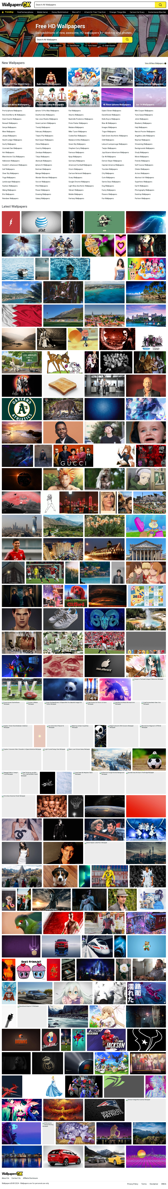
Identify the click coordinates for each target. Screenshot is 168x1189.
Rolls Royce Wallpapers (111, 119)
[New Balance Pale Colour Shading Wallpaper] (63, 619)
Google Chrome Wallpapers (79, 182)
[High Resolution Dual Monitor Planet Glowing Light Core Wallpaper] (146, 222)
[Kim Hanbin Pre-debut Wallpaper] (105, 432)
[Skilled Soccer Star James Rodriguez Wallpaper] (22, 549)
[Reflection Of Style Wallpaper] (61, 946)
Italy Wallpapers (141, 127)
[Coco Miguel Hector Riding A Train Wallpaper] (146, 923)
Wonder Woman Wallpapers (46, 178)
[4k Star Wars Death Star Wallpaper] (105, 222)
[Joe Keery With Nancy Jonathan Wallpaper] (22, 596)
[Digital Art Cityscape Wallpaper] (95, 970)
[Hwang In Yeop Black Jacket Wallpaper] (117, 573)
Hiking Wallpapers (9, 190)
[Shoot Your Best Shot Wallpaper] (75, 806)
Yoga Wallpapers (8, 178)
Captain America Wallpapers (113, 165)
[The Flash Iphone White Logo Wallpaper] (11, 222)
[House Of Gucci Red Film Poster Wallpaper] (73, 456)
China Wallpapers (42, 144)
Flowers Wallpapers (109, 194)
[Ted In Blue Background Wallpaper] (146, 946)
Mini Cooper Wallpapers (144, 111)
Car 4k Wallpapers (109, 157)
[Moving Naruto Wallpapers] (150, 77)
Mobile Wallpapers (76, 194)
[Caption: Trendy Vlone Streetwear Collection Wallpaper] (17, 736)
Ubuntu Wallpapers (76, 115)
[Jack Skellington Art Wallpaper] (100, 736)
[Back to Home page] (17, 5)
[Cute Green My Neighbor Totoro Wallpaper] (85, 783)
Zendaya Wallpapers (44, 152)
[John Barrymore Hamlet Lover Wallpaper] (51, 339)
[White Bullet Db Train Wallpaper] (97, 946)
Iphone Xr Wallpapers (44, 165)
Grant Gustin (110, 46)
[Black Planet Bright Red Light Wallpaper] (22, 479)
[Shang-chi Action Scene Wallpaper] (105, 923)
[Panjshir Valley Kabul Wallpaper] (63, 526)
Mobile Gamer (42, 12)
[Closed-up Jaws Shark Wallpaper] (120, 946)
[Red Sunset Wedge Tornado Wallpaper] (108, 596)
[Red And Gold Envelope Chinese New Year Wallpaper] (53, 970)
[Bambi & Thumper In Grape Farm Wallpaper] (63, 362)
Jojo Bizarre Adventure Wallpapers (115, 152)
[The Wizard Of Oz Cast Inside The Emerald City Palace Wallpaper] (150, 362)
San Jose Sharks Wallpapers (47, 119)
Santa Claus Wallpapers (111, 182)
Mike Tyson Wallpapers (78, 132)
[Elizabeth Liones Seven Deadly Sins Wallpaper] (73, 993)
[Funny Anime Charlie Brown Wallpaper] (13, 713)
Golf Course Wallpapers (144, 165)
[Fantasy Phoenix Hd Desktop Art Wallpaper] (63, 1110)
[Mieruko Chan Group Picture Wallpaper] (146, 573)
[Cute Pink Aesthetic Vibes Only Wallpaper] (153, 713)
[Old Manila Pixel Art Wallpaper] (13, 573)
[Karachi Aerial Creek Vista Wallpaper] (63, 549)
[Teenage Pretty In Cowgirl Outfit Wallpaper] (10, 783)
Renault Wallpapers (10, 123)
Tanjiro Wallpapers (109, 148)
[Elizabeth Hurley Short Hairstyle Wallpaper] (109, 269)
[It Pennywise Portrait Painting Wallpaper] (48, 1133)
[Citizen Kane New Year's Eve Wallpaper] (116, 362)
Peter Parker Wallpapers (78, 123)
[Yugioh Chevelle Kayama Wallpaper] (110, 993)
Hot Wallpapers (8, 152)
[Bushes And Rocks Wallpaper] (149, 1133)
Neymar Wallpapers (142, 140)
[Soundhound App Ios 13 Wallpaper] (32, 1016)
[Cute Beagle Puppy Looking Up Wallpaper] (60, 876)
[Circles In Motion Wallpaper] (34, 713)
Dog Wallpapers (108, 186)
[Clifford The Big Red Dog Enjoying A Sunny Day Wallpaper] (76, 596)
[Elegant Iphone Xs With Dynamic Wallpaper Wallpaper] (123, 736)
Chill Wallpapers (108, 140)
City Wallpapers (108, 173)
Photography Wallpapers (144, 190)
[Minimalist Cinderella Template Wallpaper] (44, 1087)
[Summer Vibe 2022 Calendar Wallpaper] (147, 596)
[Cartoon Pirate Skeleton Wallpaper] (9, 993)
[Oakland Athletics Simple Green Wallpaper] (22, 409)
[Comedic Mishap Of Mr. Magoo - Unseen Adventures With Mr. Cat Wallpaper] (83, 339)
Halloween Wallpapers (11, 161)
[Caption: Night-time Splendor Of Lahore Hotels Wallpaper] (105, 549)
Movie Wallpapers (142, 157)
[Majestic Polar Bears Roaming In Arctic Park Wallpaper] (111, 759)
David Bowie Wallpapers (111, 115)
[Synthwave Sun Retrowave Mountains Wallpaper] (146, 1157)
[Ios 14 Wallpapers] (150, 97)
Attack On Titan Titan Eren (95, 12)
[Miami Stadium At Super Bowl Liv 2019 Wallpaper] (22, 689)
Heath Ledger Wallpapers (12, 140)
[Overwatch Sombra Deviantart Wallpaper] (21, 1133)
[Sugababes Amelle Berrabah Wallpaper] (22, 853)
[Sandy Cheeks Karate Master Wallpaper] (146, 526)
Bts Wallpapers (8, 194)
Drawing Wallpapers (43, 194)
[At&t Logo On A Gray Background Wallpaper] (41, 222)
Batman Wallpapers (43, 169)
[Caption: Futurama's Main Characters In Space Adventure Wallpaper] (21, 759)
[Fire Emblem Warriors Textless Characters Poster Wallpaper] (61, 245)
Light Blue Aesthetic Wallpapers (81, 186)
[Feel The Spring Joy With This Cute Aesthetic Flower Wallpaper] (29, 783)
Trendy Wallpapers (43, 127)
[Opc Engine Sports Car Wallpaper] (68, 970)
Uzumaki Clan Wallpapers (12, 148)
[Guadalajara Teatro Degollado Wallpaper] (146, 549)
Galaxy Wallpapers (43, 198)
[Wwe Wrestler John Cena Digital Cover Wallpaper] (63, 923)
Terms (144, 1184)
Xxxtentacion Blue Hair (157, 12)
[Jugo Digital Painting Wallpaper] (63, 479)
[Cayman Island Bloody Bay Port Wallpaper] (105, 292)
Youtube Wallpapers (110, 169)
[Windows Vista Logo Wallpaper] (79, 1063)
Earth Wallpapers (141, 186)
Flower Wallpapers (43, 190)
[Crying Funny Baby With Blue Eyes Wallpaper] (146, 432)
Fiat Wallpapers (75, 111)
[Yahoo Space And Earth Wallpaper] (105, 806)
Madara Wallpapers (76, 127)
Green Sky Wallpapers (77, 144)
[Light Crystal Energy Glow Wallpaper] (54, 759)
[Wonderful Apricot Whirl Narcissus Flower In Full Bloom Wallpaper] (105, 526)
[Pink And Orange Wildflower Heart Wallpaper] (121, 245)
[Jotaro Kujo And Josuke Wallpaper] (22, 1110)
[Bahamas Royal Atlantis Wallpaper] (146, 316)
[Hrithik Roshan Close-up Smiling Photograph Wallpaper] (63, 853)
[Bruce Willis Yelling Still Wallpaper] (146, 386)
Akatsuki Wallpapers (44, 161)
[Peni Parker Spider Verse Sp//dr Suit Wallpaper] (78, 1040)
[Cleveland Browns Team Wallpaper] (21, 1040)
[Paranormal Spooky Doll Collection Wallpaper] (52, 806)
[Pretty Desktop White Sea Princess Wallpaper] (21, 245)
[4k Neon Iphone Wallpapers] (117, 97)
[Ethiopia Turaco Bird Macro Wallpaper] (22, 923)
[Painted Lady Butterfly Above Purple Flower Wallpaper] (98, 245)
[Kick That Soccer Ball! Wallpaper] (149, 759)
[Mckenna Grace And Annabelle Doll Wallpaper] (89, 900)
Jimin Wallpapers (141, 119)
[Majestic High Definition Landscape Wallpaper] (22, 666)
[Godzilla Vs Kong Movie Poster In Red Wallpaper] (8, 970)
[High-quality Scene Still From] (108, 502)
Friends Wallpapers (142, 161)
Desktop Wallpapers (143, 194)
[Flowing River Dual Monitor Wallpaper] (68, 1016)
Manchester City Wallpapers (13, 157)
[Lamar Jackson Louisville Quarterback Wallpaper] (106, 1040)
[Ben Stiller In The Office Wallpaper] (105, 386)
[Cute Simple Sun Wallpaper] (39, 736)
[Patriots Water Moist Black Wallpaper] (105, 1110)
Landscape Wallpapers (11, 182)
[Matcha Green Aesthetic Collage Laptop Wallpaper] (63, 643)
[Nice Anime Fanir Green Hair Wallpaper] (146, 666)
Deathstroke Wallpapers (45, 115)
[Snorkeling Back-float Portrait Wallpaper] (70, 269)
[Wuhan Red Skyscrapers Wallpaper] (78, 502)
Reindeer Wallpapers (10, 198)
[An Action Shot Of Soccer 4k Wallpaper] (58, 736)
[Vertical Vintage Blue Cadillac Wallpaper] (146, 1110)
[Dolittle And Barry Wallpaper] (125, 502)
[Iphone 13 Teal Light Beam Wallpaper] (84, 876)
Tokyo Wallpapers (42, 157)
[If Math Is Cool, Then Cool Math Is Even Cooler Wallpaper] (146, 643)
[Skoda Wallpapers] (117, 77)
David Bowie (74, 46)
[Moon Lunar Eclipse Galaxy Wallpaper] (78, 759)
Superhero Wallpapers (143, 182)
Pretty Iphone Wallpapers (12, 111)
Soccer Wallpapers (43, 182)
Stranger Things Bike (117, 12)
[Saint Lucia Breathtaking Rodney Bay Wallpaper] (22, 292)
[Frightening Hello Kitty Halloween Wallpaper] (151, 456)
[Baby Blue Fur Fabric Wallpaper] (64, 783)
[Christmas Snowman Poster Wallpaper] (18, 806)
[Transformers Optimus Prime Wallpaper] (84, 1087)
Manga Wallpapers (43, 173)
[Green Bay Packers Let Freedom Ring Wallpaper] (66, 1040)
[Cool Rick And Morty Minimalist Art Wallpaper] (126, 713)
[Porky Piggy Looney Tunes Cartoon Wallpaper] (51, 1040)
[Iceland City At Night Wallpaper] (22, 1157)
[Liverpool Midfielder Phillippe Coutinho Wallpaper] (45, 573)
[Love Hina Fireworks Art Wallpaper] (53, 596)
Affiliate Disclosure (30, 1178)
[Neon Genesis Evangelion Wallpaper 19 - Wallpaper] (114, 1133)
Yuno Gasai (92, 46)
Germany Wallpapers (77, 161)
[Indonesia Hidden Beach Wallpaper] (95, 573)
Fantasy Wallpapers (76, 198)
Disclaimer (154, 1184)
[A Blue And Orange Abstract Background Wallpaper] (112, 783)
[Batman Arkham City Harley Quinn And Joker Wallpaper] (146, 245)
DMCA (163, 1184)
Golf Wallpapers (8, 169)
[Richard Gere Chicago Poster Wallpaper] (22, 386)
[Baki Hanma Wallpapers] (51, 77)
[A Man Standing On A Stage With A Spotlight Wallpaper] (73, 222)
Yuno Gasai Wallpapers (144, 115)
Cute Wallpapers (108, 178)
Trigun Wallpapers (109, 132)
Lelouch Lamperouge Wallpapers (114, 144)
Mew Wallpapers (8, 132)
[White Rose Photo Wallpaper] (123, 970)
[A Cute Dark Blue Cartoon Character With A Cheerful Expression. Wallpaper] (63, 689)
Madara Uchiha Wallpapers (79, 140)
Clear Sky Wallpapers (10, 173)
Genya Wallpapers (9, 127)
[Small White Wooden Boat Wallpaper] (18, 269)
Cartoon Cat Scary (137, 12)
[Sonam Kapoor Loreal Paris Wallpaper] (105, 853)
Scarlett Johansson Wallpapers (14, 165)
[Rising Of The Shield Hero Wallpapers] (18, 77)
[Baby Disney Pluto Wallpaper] (147, 269)
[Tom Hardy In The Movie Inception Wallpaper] (149, 970)
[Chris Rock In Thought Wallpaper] (63, 432)
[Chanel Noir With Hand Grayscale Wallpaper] (9, 1016)
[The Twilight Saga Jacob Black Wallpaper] (22, 619)
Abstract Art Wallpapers (144, 178)
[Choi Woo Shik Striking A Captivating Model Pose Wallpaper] (43, 456)
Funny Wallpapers (109, 190)
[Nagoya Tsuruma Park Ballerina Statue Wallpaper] (149, 502)
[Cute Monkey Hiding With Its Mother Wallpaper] (105, 479)
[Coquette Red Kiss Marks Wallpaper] (63, 666)
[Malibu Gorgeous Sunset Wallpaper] (22, 432)
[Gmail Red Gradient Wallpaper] (146, 806)
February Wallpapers (44, 132)
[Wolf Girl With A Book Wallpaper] (114, 456)
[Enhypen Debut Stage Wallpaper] (146, 830)
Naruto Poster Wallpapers (145, 132)
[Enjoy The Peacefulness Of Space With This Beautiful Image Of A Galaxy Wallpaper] (64, 713)
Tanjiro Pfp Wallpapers (44, 136)
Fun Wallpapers (108, 198)
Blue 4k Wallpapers (109, 123)
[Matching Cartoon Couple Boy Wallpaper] (81, 736)
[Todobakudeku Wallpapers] (51, 97)
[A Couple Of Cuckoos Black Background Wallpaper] (92, 362)
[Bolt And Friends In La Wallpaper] (22, 362)
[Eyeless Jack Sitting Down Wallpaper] (17, 456)
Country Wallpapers (43, 148)
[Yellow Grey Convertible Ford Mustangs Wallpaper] (105, 1157)
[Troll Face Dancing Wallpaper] (50, 502)
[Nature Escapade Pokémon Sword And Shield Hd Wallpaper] (112, 1063)
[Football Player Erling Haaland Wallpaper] (110, 876)
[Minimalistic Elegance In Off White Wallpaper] (153, 736)
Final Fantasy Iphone (25, 12)
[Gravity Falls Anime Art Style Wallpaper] (148, 1063)
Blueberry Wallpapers (143, 123)
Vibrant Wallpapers (76, 190)
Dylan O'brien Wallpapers (111, 111)
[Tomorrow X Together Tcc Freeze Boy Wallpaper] (24, 900)
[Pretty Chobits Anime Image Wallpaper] (107, 1016)
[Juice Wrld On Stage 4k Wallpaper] (115, 689)
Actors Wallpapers (142, 173)
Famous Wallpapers (76, 152)
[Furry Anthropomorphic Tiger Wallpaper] (75, 1133)
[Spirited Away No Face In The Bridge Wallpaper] (146, 783)
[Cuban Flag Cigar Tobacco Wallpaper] (91, 689)
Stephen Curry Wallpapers (79, 148)
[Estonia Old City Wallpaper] (105, 316)
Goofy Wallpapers (9, 144)
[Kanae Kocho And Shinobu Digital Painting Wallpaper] (146, 409)
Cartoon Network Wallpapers (80, 173)
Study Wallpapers (142, 152)
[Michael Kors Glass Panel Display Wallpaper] (22, 643)
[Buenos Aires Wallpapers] (18, 97)
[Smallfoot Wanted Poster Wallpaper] (152, 900)
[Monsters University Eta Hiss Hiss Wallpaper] (151, 339)
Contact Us (16, 1178)
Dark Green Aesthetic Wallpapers (115, 136)
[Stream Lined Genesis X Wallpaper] (35, 993)
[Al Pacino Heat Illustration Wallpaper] (63, 830)
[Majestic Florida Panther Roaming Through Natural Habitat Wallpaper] (63, 409)
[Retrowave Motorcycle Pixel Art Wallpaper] (146, 993)
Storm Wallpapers (76, 169)
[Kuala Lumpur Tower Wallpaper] (71, 573)
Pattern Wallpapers (142, 198)
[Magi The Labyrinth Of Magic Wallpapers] (84, 77)
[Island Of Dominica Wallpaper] (146, 292)
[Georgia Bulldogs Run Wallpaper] (105, 643)
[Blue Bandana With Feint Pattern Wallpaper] (105, 409)
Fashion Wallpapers (10, 186)
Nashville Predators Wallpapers (81, 119)
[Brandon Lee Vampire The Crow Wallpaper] (117, 339)
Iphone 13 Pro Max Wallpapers (47, 111)
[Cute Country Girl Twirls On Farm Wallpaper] (99, 713)
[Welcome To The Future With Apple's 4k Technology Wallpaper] (105, 666)
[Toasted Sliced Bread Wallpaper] (63, 386)
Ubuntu (58, 46)
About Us (5, 1178)
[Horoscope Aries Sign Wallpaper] (105, 619)
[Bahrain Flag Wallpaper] (22, 316)
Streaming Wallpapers (143, 144)
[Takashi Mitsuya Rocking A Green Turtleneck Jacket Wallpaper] (146, 479)
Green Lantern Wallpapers (46, 123)
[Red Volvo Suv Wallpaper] (63, 1157)
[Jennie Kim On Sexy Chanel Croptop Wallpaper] (22, 830)
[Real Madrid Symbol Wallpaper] (47, 1063)
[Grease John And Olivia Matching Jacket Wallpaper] (105, 830)
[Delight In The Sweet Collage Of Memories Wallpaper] (149, 689)
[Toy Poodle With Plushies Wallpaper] (9, 900)
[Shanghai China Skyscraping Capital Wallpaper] (146, 853)
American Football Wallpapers (80, 165)
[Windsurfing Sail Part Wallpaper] (42, 269)
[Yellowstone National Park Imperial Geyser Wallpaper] (146, 619)
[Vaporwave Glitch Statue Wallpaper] (155, 1087)
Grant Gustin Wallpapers (11, 119)
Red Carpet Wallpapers (44, 140)
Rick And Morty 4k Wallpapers (13, 115)
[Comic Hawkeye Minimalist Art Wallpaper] (21, 946)
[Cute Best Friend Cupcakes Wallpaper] (31, 970)
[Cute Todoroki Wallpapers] (84, 97)
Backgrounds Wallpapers (144, 148)
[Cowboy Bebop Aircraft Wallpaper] (12, 1087)
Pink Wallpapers (42, 186)
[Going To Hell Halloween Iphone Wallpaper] (47, 783)
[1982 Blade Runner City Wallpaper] (146, 1016)
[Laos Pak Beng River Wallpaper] (19, 339)
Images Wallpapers (109, 127)
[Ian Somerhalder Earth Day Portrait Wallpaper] (122, 900)
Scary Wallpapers (75, 178)
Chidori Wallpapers (142, 169)
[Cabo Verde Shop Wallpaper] (63, 292)
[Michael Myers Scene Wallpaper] (16, 1063)
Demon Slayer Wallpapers (112, 161)
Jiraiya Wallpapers (9, 136)
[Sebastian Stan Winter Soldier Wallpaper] (51, 900)
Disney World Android (60, 12)
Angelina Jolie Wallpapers (145, 136)
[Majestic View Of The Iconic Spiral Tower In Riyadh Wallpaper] (22, 526)
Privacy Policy (132, 1184)
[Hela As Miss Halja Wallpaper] (22, 876)
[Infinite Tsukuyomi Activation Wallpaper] (21, 502)
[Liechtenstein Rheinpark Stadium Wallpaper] (63, 316)
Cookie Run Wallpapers (77, 136)
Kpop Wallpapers (75, 157)
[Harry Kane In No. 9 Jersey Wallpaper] (148, 876)
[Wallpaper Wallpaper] (146, 1040)
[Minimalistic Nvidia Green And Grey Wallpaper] (124, 1087)
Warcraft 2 (76, 12)
